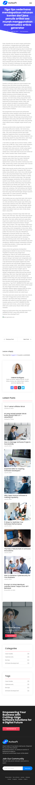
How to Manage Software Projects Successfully (17, 443)
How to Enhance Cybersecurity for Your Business (17, 576)
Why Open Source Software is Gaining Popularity (15, 496)
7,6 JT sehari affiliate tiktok (14, 406)
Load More (17, 599)
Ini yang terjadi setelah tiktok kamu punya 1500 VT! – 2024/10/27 (15, 415)
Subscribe (27, 768)
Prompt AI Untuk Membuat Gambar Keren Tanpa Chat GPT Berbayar (16, 586)
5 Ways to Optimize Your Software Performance (13, 523)
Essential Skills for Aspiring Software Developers (14, 470)
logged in (14, 355)
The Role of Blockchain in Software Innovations (17, 550)
